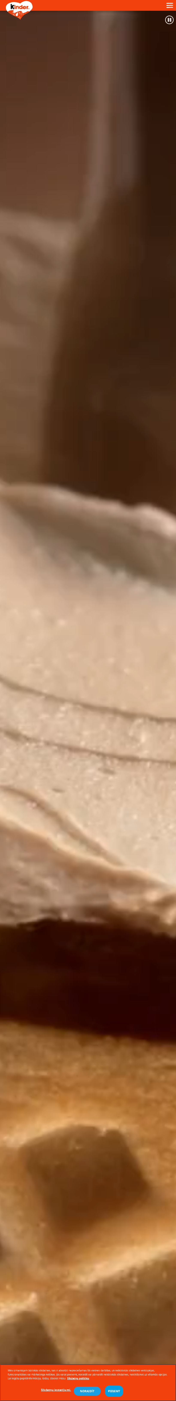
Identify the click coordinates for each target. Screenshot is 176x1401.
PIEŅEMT (114, 1391)
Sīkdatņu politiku (78, 1378)
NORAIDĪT (87, 1391)
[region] (88, 1382)
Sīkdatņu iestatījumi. (56, 1390)
